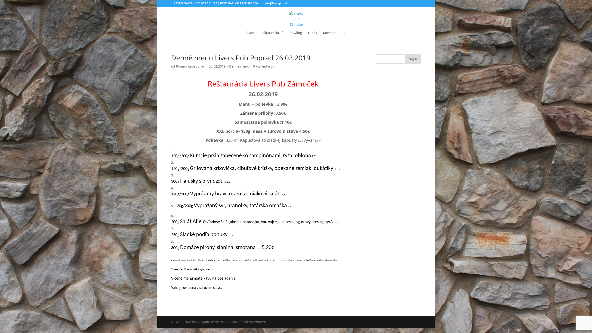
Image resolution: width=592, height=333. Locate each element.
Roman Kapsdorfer (190, 66)
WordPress (257, 322)
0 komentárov (263, 66)
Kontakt (329, 33)
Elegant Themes (210, 322)
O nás (312, 33)
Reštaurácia (269, 33)
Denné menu (239, 66)
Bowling (296, 33)
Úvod (250, 33)
